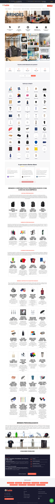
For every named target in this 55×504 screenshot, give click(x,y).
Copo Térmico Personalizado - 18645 (42, 361)
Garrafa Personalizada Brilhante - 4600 (13, 238)
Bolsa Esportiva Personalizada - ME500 (13, 296)
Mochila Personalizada (17, 8)
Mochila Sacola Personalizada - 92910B (32, 340)
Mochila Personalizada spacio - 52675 (33, 210)
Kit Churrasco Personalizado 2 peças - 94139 (13, 340)
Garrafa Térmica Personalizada (35, 8)
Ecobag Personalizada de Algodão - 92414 (13, 361)
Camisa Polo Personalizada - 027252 (42, 298)
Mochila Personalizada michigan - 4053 (23, 210)
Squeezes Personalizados (13, 484)
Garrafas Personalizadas (44, 482)
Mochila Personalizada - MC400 (42, 210)
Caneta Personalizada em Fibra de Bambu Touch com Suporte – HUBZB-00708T (23, 407)
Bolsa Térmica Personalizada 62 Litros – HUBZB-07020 (42, 406)
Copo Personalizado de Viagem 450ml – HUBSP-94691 (33, 384)
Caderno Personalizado (25, 8)
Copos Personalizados (11, 482)
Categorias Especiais (45, 8)
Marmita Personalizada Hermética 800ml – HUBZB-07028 (13, 384)
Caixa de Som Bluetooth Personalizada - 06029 (32, 296)
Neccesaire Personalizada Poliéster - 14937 (42, 340)
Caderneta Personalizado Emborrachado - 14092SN (42, 267)
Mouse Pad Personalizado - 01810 (32, 361)
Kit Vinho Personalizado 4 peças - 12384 (23, 340)
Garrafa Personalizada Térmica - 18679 (42, 238)
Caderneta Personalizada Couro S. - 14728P (33, 267)
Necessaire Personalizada (31, 484)
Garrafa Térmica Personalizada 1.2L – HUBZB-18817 (42, 384)
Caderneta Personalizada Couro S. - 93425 (13, 267)
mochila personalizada (27, 193)
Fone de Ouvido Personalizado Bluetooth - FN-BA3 (33, 319)
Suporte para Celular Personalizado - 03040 (23, 361)
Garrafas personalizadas (27, 222)
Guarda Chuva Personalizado (41, 484)
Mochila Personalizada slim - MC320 (13, 210)
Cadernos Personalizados (22, 484)
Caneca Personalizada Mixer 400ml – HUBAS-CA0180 (13, 406)
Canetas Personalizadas (35, 482)
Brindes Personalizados (27, 423)
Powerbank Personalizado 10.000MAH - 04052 (23, 318)
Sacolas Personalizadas (27, 482)
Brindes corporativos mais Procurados (27, 281)
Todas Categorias (8, 8)
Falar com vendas (32, 473)
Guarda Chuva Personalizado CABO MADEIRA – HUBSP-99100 (23, 384)
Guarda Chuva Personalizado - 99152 (42, 319)
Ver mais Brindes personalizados (27, 451)
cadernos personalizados (27, 250)
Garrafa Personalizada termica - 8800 (33, 238)
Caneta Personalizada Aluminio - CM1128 (13, 319)
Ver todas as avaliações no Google (27, 181)
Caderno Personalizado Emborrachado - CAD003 (22, 267)
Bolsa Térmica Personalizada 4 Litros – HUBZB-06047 (23, 296)
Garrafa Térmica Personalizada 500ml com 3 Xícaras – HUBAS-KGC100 (32, 407)
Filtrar (34, 75)
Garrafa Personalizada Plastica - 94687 (22, 238)
